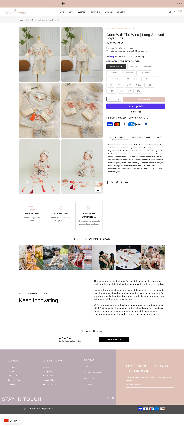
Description (120, 137)
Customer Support (15, 384)
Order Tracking (14, 376)
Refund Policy (47, 376)
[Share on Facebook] (107, 182)
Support (121, 12)
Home (21, 20)
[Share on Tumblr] (122, 182)
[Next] (160, 137)
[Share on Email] (126, 182)
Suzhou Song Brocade (141, 137)
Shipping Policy (48, 380)
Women (81, 12)
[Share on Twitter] (112, 182)
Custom (109, 12)
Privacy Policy (47, 371)
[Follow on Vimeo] (113, 398)
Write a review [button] (114, 340)
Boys (71, 12)
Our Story (11, 367)
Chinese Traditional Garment (120, 28)
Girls (61, 12)
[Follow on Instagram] (108, 398)
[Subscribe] (170, 384)
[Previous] (110, 137)
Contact (11, 371)
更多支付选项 (136, 112)
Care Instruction (14, 380)
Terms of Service (49, 384)
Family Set (95, 12)
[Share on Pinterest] (117, 182)
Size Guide (135, 61)
